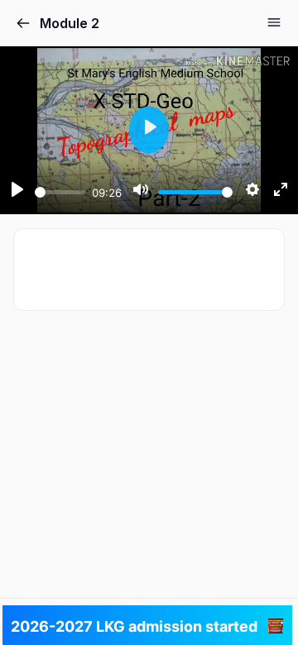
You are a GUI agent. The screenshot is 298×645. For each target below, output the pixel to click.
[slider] (60, 192)
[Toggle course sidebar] (274, 22)
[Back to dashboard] (23, 23)
